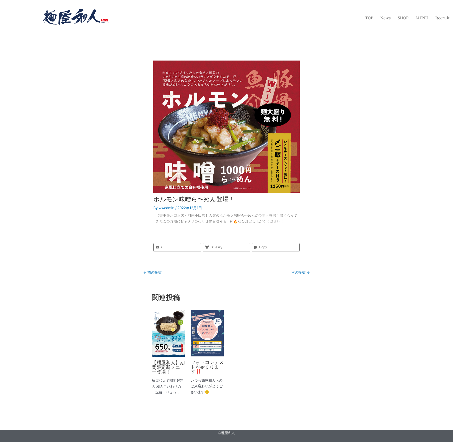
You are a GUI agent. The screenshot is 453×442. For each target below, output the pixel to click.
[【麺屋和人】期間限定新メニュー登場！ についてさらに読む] (168, 333)
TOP (369, 18)
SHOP (403, 18)
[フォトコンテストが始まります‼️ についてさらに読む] (207, 332)
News (385, 18)
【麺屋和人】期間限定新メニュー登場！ (168, 367)
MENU (422, 18)
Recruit (442, 18)
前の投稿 (152, 272)
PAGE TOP (439, 424)
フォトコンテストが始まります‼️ (207, 367)
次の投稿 (300, 272)
